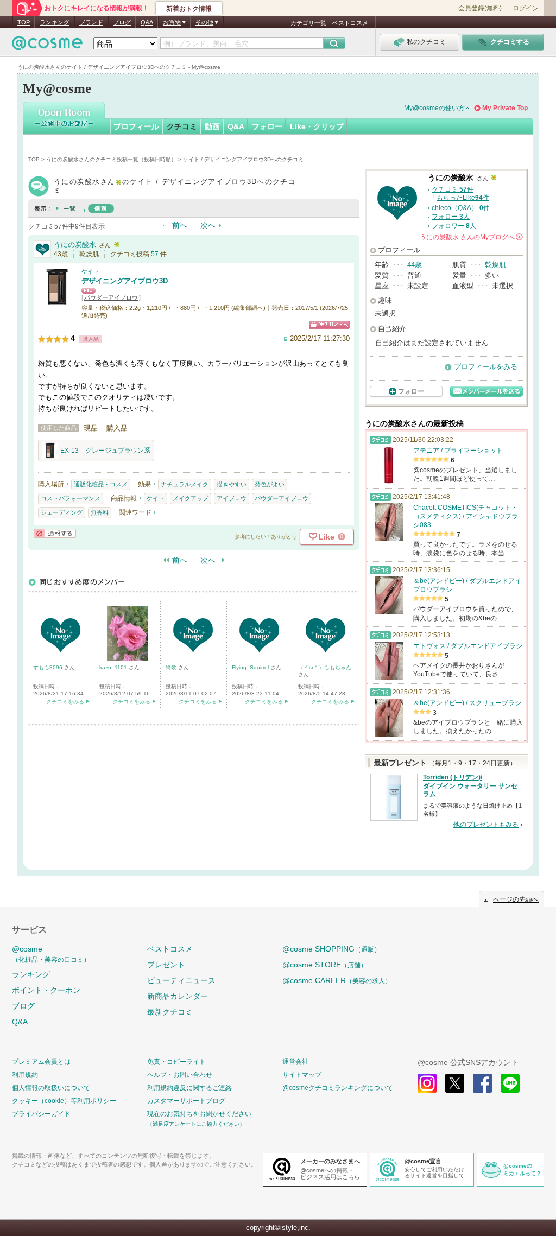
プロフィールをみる (485, 367)
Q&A (147, 22)
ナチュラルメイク (184, 484)
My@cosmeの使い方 (434, 108)
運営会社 (295, 1062)
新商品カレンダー (177, 996)
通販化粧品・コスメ (101, 484)
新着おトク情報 (189, 8)
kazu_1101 (114, 667)
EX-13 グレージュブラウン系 (105, 450)
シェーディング (62, 512)
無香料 (100, 512)
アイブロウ (232, 498)
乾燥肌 (495, 265)
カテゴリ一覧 (308, 23)
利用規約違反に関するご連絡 (189, 1088)
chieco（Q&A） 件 (461, 208)
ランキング (55, 22)
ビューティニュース (181, 980)
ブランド (91, 22)
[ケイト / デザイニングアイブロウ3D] (57, 301)
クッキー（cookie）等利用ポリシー (64, 1101)
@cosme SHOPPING (331, 949)
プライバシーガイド (41, 1114)
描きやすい (232, 484)
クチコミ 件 (452, 189)
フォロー (267, 126)
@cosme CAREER (336, 980)
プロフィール (136, 126)
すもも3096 (48, 667)
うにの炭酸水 (75, 244)
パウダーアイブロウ (111, 297)
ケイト (90, 271)
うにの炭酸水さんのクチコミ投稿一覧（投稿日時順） (111, 159)
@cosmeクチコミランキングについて (337, 1088)
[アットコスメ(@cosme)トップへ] (47, 46)
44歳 (414, 265)
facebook (482, 1083)
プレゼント (166, 964)
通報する (55, 533)
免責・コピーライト (176, 1062)
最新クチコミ (170, 1011)
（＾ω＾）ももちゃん (324, 667)
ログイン (526, 8)
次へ (208, 225)
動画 (212, 126)
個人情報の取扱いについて (51, 1088)
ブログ (122, 22)
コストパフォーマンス (70, 498)
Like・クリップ (317, 126)
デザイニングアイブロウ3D (124, 281)
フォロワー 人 (454, 226)
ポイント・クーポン (46, 990)
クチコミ (182, 126)
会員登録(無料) (480, 8)
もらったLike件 (463, 197)
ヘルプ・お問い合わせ (179, 1075)
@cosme (51, 954)
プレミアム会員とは (41, 1062)
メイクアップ (190, 498)
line (510, 1083)
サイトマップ (301, 1075)
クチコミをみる (65, 702)
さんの (470, 237)
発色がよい (270, 484)
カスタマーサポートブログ (186, 1101)
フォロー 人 (451, 216)
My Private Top (505, 108)
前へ (179, 225)
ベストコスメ (350, 23)
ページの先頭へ (516, 899)
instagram (427, 1083)
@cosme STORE (324, 964)
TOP (23, 22)
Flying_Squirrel (251, 667)
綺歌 (172, 667)
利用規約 (25, 1075)
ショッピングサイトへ (329, 325)
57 (155, 254)
